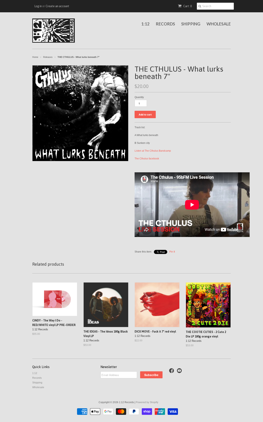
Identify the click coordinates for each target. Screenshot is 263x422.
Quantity (139, 97)
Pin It (172, 251)
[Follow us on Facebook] (172, 372)
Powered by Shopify (147, 402)
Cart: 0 (187, 6)
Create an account (57, 6)
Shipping (190, 23)
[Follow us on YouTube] (180, 372)
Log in (38, 6)
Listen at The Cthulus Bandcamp (153, 150)
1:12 (145, 23)
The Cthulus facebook (147, 158)
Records (165, 23)
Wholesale (218, 23)
